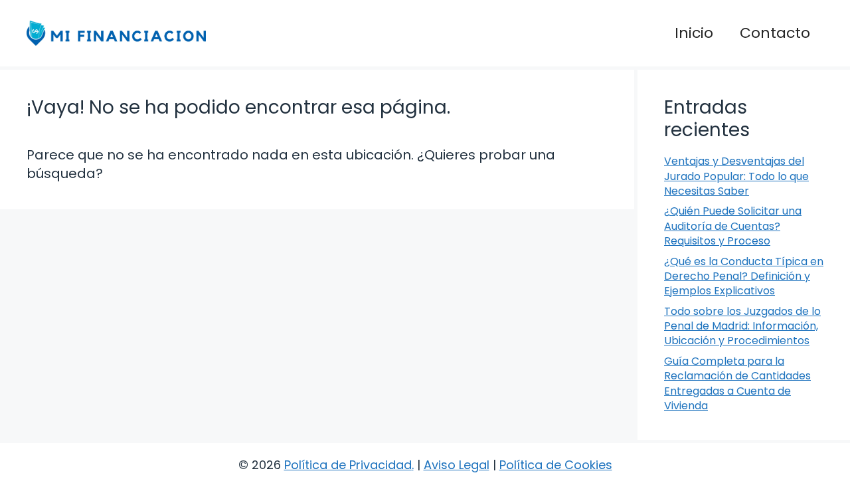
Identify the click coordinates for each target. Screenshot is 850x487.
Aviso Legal (456, 464)
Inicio (694, 33)
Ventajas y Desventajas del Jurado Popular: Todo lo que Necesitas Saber (736, 176)
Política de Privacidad (348, 464)
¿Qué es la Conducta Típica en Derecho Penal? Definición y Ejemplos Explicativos (743, 276)
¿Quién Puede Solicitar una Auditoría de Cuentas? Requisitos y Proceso (733, 225)
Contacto (775, 33)
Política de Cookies (555, 464)
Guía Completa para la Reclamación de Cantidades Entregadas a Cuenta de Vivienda (737, 383)
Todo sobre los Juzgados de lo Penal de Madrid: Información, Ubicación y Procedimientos (742, 326)
